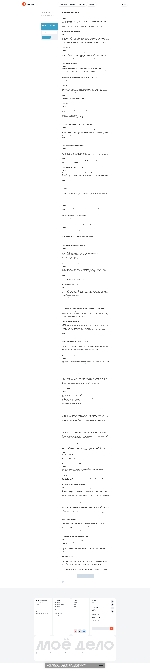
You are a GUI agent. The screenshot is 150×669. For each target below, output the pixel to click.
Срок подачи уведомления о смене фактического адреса (77, 124)
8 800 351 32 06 (95, 610)
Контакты (75, 606)
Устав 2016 (64, 188)
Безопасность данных (105, 653)
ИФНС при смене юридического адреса (72, 502)
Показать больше (85, 576)
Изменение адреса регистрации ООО (72, 463)
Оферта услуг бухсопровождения (52, 653)
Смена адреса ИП (66, 47)
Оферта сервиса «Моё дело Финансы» (63, 653)
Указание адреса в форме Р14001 (70, 264)
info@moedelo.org (95, 614)
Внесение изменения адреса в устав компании (74, 373)
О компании (76, 600)
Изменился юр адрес (67, 556)
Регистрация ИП (58, 602)
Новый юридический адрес (69, 519)
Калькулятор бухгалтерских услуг (42, 613)
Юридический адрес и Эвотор (70, 427)
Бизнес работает (82, 4)
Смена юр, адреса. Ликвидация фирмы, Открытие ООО (76, 224)
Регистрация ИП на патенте (59, 604)
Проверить (46, 37)
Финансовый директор (40, 620)
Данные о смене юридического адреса (72, 16)
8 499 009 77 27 (95, 603)
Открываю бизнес (63, 4)
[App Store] (80, 631)
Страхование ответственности (96, 653)
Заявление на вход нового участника (72, 202)
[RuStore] (84, 631)
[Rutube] (112, 611)
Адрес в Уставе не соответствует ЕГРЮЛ (72, 443)
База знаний (57, 615)
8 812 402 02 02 (95, 607)
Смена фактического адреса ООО (70, 321)
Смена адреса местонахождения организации (74, 145)
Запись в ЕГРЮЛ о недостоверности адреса (73, 388)
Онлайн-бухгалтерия (39, 602)
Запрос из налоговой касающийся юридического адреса (77, 341)
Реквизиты (75, 604)
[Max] (112, 601)
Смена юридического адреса (69, 63)
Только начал (72, 4)
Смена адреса (65, 103)
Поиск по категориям (47, 19)
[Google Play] (75, 631)
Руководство (76, 608)
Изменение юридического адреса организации (74, 484)
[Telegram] (112, 604)
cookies (57, 664)
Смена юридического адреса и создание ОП (73, 245)
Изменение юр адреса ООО (69, 355)
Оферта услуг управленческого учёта (74, 653)
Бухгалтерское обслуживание (41, 609)
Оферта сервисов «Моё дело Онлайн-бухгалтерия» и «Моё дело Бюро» (40, 653)
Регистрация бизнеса (59, 600)
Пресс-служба (76, 610)
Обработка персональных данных (85, 653)
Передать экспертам (40, 607)
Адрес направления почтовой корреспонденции (75, 303)
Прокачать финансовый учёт (41, 617)
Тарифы (37, 604)
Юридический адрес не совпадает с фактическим (75, 536)
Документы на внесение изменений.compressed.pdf (74, 364)
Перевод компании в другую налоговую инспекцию (75, 410)
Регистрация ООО (58, 606)
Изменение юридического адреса (71, 31)
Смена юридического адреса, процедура (72, 167)
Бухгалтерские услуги (40, 611)
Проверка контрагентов (59, 611)
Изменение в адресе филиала (70, 284)
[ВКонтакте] (112, 608)
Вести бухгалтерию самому (41, 600)
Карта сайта (112, 653)
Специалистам (91, 4)
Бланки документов (58, 613)
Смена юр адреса (66, 85)
